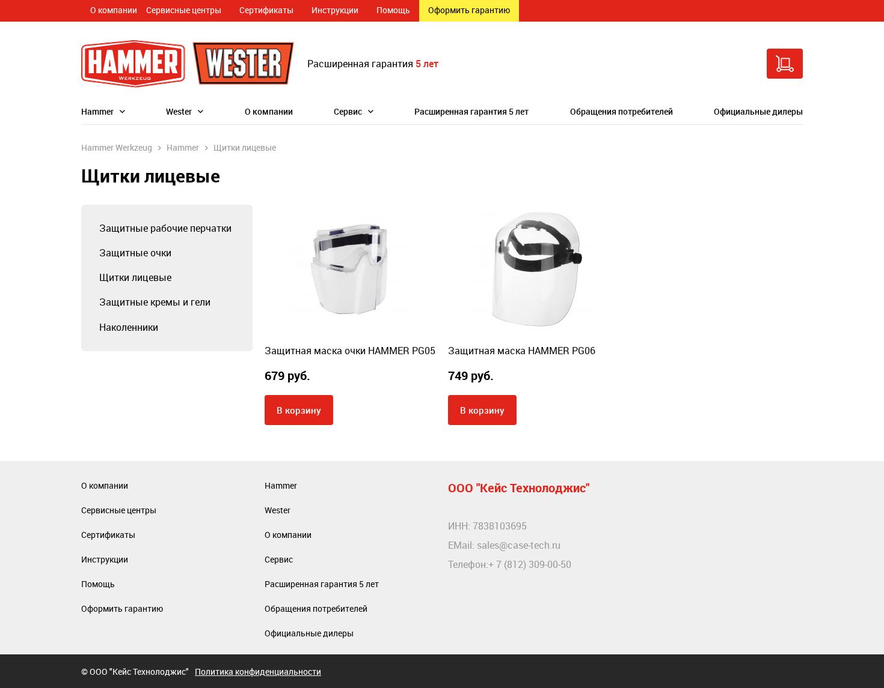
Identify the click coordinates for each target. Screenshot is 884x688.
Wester (179, 111)
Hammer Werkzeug (116, 147)
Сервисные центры (183, 10)
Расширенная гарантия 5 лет (471, 111)
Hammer (97, 111)
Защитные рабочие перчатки (165, 228)
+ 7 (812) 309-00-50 (529, 564)
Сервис (348, 111)
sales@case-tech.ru (518, 545)
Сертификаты (266, 10)
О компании (113, 10)
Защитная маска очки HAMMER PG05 (350, 350)
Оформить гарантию (469, 10)
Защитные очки (135, 252)
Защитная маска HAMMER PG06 (521, 350)
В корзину (299, 410)
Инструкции (335, 10)
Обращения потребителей (621, 111)
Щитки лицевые (135, 277)
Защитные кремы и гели (154, 302)
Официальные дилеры (758, 111)
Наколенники (128, 327)
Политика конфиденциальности (258, 671)
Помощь (393, 10)
